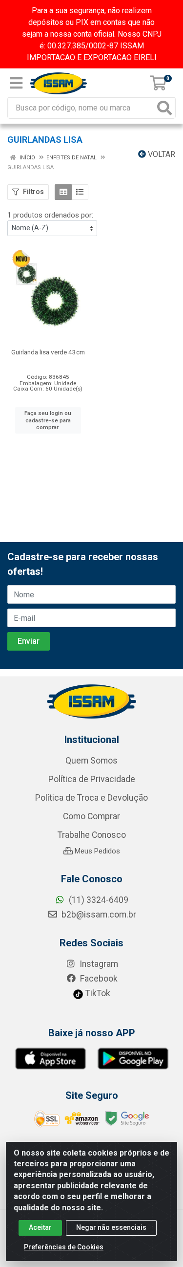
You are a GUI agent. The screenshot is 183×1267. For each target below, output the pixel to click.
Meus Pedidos (96, 851)
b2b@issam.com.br (98, 914)
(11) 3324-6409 (97, 900)
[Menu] (16, 83)
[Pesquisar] (164, 108)
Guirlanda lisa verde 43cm (48, 352)
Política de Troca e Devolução (91, 798)
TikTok (96, 993)
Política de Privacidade (91, 779)
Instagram (98, 964)
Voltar (160, 154)
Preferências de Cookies (63, 1247)
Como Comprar (91, 816)
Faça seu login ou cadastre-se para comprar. (47, 420)
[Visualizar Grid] (63, 192)
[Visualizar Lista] (79, 192)
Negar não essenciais (111, 1227)
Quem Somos (91, 760)
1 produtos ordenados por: (50, 215)
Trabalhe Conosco (92, 835)
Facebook (98, 978)
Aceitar (40, 1227)
